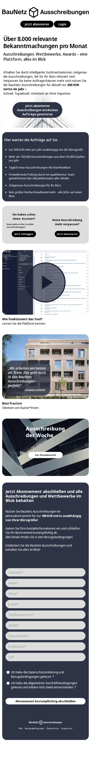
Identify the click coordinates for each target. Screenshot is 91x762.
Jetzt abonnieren (37, 24)
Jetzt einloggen (24, 234)
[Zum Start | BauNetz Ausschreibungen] (45, 722)
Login (62, 24)
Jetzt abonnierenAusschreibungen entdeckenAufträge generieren (37, 110)
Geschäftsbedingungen (61, 683)
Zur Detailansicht (45, 455)
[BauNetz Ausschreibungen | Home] (45, 11)
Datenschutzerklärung (43, 672)
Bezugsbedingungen (58, 537)
